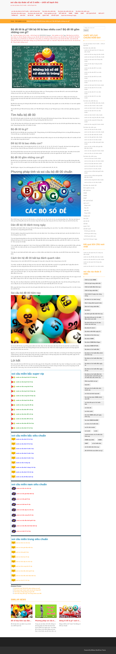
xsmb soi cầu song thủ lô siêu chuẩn (94, 124)
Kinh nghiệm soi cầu (50, 13)
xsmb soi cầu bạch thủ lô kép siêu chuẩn (93, 60)
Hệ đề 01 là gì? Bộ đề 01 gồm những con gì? (27, 588)
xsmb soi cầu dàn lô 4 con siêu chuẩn (92, 92)
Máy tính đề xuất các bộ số (65, 40)
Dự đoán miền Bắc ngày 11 (92, 331)
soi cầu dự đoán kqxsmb (92, 393)
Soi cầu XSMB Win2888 (91, 420)
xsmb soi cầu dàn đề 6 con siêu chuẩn (92, 73)
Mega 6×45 (87, 205)
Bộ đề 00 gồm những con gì (52, 37)
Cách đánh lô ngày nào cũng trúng (93, 294)
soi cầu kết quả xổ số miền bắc (92, 403)
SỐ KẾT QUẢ (55, 15)
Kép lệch (54, 40)
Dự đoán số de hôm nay (92, 335)
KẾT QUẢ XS (62, 13)
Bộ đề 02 (71, 37)
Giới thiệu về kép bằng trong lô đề (24, 591)
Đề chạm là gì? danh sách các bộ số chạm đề (27, 590)
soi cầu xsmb (89, 411)
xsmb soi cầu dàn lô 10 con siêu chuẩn (93, 88)
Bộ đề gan (47, 38)
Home (12, 21)
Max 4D (86, 210)
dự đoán (87, 310)
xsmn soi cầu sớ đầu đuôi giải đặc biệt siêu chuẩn (93, 147)
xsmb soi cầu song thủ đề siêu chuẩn (94, 117)
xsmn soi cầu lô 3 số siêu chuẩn (92, 139)
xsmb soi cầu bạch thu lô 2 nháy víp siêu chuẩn (94, 50)
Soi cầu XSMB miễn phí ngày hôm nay (93, 415)
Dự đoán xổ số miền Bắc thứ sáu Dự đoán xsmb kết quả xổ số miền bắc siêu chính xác (93, 375)
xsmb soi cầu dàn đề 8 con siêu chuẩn (92, 77)
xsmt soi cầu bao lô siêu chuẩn (92, 158)
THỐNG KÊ (14, 15)
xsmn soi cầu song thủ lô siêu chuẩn (94, 150)
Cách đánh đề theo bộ (17, 40)
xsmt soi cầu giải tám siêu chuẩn (93, 166)
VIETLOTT (101, 13)
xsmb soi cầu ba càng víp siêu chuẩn (94, 54)
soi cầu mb (88, 407)
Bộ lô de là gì (54, 38)
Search (86, 30)
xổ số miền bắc (96, 443)
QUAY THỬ (46, 15)
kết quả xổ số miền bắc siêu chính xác (93, 389)
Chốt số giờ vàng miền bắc (93, 283)
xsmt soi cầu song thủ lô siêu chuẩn (94, 179)
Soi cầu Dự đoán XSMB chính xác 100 (93, 398)
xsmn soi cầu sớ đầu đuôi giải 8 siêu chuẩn (94, 143)
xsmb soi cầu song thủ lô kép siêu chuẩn (93, 120)
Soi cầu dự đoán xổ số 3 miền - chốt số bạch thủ (26, 35)
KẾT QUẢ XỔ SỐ (91, 13)
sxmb (95, 431)
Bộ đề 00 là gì (64, 37)
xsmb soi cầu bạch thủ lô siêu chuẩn (94, 85)
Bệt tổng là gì (70, 35)
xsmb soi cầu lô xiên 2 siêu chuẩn (93, 105)
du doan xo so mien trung (92, 299)
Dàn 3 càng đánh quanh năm (93, 303)
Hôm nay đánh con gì (91, 381)
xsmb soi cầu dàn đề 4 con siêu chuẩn (92, 68)
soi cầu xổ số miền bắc (91, 423)
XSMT (82, 13)
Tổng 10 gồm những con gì (20, 42)
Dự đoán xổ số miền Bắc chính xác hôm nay (94, 353)
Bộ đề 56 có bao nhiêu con (36, 38)
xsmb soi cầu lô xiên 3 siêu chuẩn (93, 108)
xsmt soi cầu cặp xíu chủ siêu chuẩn (94, 161)
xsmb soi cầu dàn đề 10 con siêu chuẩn (93, 81)
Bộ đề (37, 37)
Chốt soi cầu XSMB (90, 279)
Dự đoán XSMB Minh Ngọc (92, 342)
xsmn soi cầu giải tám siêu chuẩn (93, 137)
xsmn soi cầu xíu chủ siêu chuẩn (93, 153)
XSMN (76, 13)
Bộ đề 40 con (25, 38)
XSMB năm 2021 (89, 439)
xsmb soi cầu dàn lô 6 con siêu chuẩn (92, 97)
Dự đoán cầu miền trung (18, 13)
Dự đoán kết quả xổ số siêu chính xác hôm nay (93, 323)
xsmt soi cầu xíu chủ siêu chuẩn (92, 182)
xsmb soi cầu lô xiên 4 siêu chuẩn (93, 115)
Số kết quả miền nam (90, 236)
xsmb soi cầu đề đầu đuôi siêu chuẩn (94, 103)
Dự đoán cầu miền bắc (49, 11)
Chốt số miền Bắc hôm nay (92, 287)
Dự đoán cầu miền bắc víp (65, 11)
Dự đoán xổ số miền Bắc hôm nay (93, 359)
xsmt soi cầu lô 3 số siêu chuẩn (92, 168)
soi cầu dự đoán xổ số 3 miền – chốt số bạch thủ (34, 2)
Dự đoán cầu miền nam (82, 11)
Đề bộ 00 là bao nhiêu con (44, 40)
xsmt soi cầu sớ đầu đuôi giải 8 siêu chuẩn (94, 172)
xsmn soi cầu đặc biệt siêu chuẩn (93, 134)
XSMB (70, 13)
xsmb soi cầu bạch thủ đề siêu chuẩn (94, 57)
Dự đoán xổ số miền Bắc (92, 349)
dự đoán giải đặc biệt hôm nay (94, 313)
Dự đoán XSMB (89, 338)
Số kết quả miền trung (90, 233)
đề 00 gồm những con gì (30, 40)
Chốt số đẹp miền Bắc (91, 290)
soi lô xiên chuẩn (90, 427)
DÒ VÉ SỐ (30, 15)
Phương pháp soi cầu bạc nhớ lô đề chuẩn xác (46, 621)
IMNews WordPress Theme (98, 650)
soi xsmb (87, 431)
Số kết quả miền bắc (89, 231)
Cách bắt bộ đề (74, 38)
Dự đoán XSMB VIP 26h (91, 345)
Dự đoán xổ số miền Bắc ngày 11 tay (93, 369)
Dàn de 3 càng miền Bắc (92, 306)
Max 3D (86, 208)
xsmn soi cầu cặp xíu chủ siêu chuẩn (94, 132)
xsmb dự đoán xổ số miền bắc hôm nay (93, 435)
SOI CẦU (22, 15)
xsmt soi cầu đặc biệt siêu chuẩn (93, 163)
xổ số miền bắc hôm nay (92, 447)
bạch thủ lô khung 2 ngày (68, 15)
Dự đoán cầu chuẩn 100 (35, 13)
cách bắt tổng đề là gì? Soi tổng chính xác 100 (27, 593)
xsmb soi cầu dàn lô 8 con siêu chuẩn (92, 111)
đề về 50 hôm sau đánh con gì (93, 450)
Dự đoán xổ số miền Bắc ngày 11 (93, 364)
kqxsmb (87, 384)
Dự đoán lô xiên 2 (90, 328)
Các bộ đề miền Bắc (63, 38)
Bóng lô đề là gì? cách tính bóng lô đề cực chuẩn (70, 621)
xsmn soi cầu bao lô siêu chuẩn (92, 129)
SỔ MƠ (38, 15)
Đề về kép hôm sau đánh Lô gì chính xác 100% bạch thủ (21, 621)
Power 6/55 (87, 213)
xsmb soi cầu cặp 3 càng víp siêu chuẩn (93, 64)
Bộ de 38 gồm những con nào (27, 37)
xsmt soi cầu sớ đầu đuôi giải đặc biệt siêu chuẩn (93, 176)
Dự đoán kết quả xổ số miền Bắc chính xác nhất (93, 318)
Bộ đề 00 (42, 37)
